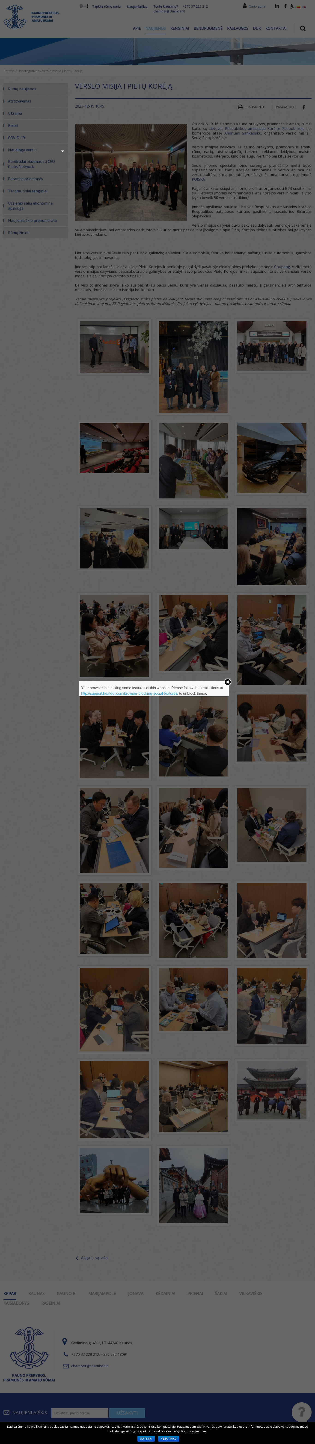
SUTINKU (146, 1438)
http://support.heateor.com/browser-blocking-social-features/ (129, 693)
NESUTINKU (168, 1438)
